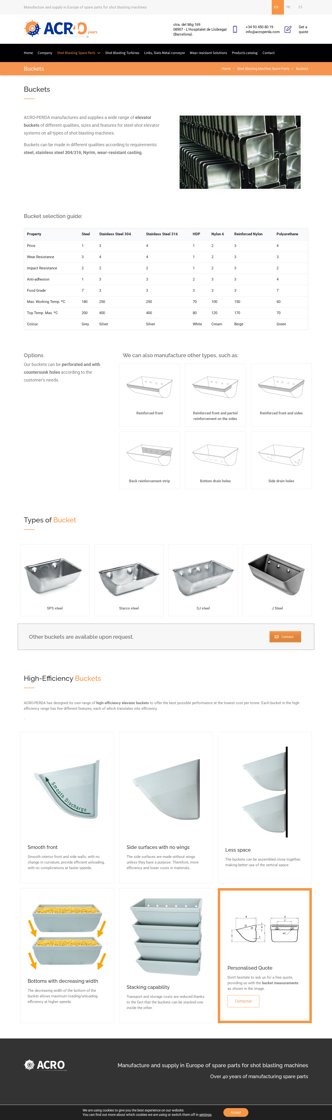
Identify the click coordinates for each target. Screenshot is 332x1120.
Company (45, 52)
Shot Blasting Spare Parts (76, 52)
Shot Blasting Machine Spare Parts (263, 69)
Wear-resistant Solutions (208, 52)
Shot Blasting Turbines (122, 52)
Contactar (243, 1001)
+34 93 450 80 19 (259, 27)
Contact (268, 52)
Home (28, 52)
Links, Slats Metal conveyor (164, 52)
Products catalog (245, 52)
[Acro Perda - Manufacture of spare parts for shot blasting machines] (60, 29)
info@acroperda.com (263, 32)
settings (205, 1115)
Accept (236, 1112)
